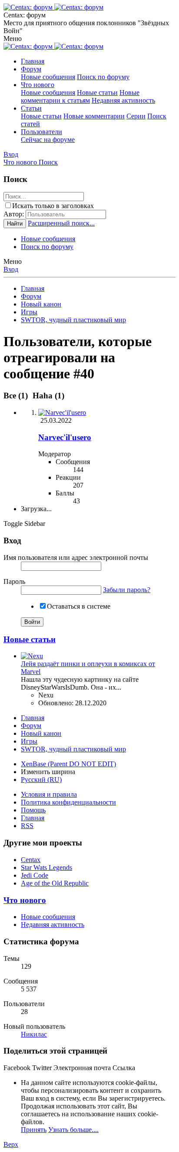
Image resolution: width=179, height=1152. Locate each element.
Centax (30, 859)
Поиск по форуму (103, 77)
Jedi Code (34, 875)
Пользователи (41, 131)
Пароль (14, 581)
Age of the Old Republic (55, 883)
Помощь (33, 810)
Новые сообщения (48, 77)
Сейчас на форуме (48, 139)
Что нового (37, 84)
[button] (12, 38)
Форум (31, 69)
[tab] (47, 395)
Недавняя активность (123, 100)
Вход (10, 269)
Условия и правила (49, 794)
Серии (136, 116)
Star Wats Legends (46, 867)
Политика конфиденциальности (68, 802)
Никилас (34, 1034)
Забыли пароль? (126, 589)
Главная (32, 61)
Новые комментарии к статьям (80, 96)
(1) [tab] (16, 395)
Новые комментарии (94, 116)
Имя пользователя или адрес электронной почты (75, 557)
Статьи (31, 108)
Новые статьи (97, 92)
